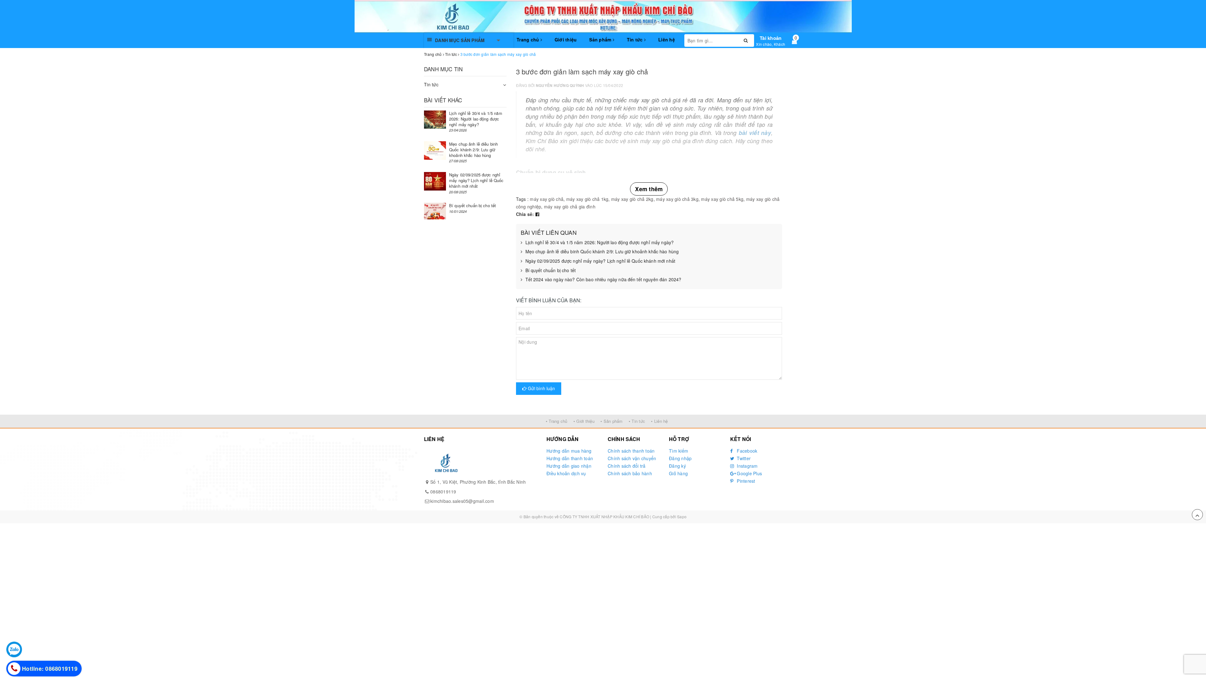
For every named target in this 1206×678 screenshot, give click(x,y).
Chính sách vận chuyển (632, 458)
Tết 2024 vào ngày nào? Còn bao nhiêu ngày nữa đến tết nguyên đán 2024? (603, 279)
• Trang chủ (557, 421)
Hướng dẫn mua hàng (569, 451)
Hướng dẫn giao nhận (568, 466)
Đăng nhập (680, 458)
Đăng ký (677, 466)
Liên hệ (666, 39)
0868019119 (443, 491)
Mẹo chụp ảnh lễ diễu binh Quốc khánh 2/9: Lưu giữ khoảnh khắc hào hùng (602, 252)
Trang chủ (529, 39)
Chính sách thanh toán (631, 451)
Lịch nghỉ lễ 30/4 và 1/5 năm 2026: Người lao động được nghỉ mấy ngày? (599, 242)
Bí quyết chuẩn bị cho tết (550, 270)
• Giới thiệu (584, 421)
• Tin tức (637, 421)
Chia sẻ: (525, 214)
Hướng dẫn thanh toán (569, 458)
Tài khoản (770, 38)
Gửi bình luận (541, 388)
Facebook (746, 451)
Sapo (682, 516)
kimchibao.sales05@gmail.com (462, 501)
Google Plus (749, 473)
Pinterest (745, 481)
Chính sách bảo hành (630, 473)
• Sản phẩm (611, 421)
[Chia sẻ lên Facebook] (537, 214)
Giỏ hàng (678, 473)
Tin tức (635, 39)
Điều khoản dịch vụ (566, 473)
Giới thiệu (566, 39)
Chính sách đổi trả (627, 466)
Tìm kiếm (678, 451)
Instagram (747, 466)
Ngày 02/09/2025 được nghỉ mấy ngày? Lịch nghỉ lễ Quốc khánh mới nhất (600, 261)
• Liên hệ (659, 421)
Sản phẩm (600, 39)
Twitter (743, 458)
